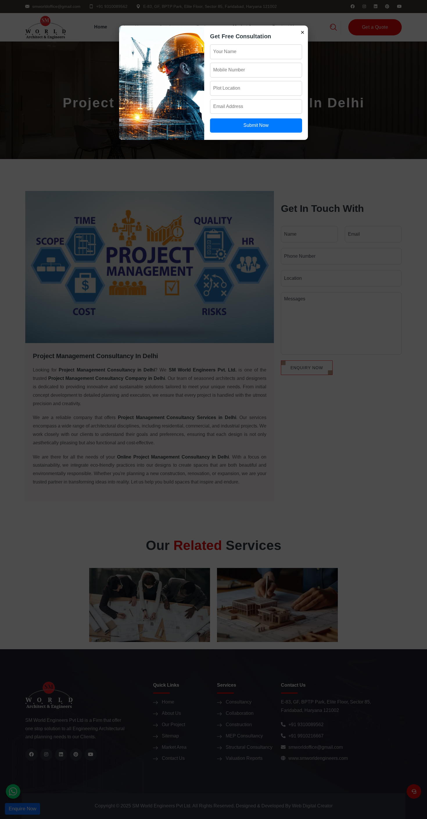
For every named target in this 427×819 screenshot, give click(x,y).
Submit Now (256, 125)
